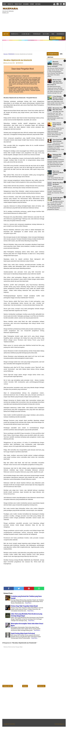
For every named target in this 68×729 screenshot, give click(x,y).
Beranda (25, 686)
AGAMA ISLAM (25, 34)
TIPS (52, 34)
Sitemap (32, 4)
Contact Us (10, 4)
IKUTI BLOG (37, 4)
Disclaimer (26, 4)
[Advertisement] (44, 18)
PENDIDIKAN (36, 34)
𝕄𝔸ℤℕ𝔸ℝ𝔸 (12, 724)
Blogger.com (61, 724)
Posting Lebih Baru (7, 686)
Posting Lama (41, 686)
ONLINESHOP (60, 34)
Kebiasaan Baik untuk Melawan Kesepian (57, 156)
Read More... (28, 603)
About (4, 4)
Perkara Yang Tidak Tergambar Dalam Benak (24, 606)
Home (6, 34)
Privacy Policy (18, 4)
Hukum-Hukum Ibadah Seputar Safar (57, 124)
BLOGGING (46, 34)
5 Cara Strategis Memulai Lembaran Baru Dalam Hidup (58, 98)
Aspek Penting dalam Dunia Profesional (23, 633)
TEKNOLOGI (14, 34)
